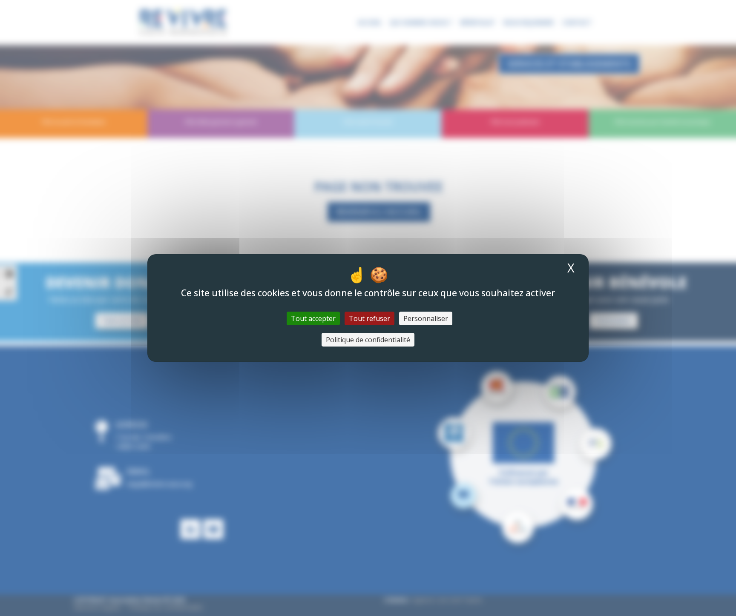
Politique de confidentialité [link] (368, 339)
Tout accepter (313, 318)
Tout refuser (369, 318)
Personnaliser (425, 318)
